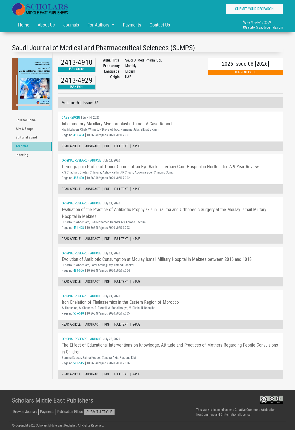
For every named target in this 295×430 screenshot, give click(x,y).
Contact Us (160, 25)
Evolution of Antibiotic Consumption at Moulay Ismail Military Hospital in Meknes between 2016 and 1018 (157, 259)
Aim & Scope (24, 129)
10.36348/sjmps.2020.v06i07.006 (108, 363)
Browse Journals (25, 411)
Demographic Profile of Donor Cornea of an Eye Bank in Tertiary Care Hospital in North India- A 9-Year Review (160, 166)
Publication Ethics (70, 411)
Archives (22, 146)
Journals (71, 25)
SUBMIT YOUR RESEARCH (254, 9)
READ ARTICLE (71, 146)
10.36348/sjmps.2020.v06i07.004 (108, 271)
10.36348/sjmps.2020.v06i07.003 (108, 228)
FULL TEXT (121, 146)
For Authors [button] (99, 25)
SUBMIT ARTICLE (99, 412)
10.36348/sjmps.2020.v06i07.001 (108, 135)
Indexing (22, 155)
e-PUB (136, 146)
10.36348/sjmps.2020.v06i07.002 (108, 178)
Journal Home (26, 120)
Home (23, 25)
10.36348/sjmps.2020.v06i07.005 (108, 313)
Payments (132, 25)
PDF (107, 146)
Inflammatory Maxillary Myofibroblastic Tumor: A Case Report (117, 124)
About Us (46, 25)
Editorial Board (26, 137)
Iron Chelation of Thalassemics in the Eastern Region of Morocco (120, 302)
